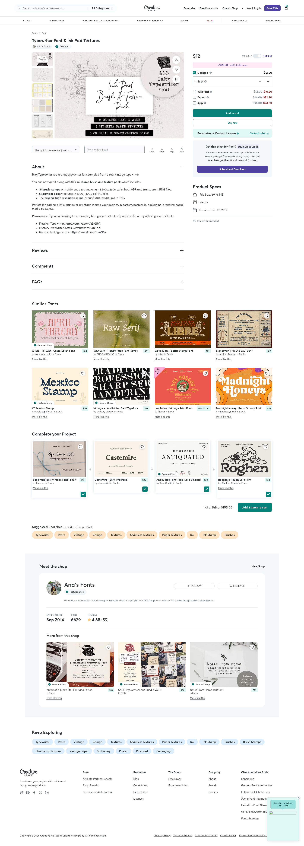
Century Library (105, 411)
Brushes (229, 742)
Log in (257, 8)
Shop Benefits (91, 785)
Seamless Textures (142, 742)
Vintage (79, 742)
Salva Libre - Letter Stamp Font (174, 350)
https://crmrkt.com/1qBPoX (82, 228)
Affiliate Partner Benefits (97, 779)
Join (248, 8)
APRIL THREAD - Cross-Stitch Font (53, 350)
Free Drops (175, 779)
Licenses (138, 798)
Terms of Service (182, 835)
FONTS (27, 20)
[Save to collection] (176, 79)
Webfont (203, 91)
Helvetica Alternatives (257, 805)
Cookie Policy (228, 835)
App (200, 103)
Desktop (202, 72)
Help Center (140, 792)
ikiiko (160, 354)
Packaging (163, 751)
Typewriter (42, 742)
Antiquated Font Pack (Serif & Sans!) (178, 479)
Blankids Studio (229, 483)
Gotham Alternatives (256, 785)
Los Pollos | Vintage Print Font (173, 408)
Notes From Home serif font (206, 690)
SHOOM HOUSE (105, 354)
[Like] (176, 69)
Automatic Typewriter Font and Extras (69, 690)
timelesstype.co (227, 411)
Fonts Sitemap (250, 818)
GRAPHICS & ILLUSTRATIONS (101, 20)
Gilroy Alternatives (255, 811)
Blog (136, 779)
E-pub (201, 97)
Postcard (142, 751)
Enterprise (189, 8)
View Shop (258, 566)
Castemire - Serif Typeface (111, 479)
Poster (123, 751)
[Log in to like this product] (82, 316)
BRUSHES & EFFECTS (150, 20)
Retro (61, 742)
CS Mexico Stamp (43, 408)
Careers (213, 792)
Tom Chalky (166, 483)
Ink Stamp (209, 742)
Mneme (40, 483)
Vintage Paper (78, 751)
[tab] (42, 59)
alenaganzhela (43, 354)
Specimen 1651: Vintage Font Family (55, 479)
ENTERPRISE (273, 20)
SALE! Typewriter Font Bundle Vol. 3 (139, 690)
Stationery (104, 751)
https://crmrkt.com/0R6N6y (88, 232)
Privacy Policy (162, 835)
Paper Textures (172, 742)
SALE (210, 20)
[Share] (176, 60)
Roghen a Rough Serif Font (234, 479)
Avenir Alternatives (255, 798)
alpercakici (104, 483)
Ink (192, 742)
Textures (116, 742)
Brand (212, 785)
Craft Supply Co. (44, 411)
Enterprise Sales (178, 785)
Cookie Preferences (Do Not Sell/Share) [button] (261, 835)
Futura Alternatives (255, 792)
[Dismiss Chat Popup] (298, 797)
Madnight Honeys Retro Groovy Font (238, 408)
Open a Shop (230, 8)
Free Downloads (209, 8)
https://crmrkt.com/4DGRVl (82, 223)
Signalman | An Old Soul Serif (234, 350)
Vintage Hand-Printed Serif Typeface (115, 408)
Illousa (161, 411)
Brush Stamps (252, 742)
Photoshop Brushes (48, 751)
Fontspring (247, 779)
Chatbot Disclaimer (206, 835)
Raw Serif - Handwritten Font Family (115, 350)
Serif (44, 33)
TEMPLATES (57, 20)
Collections (140, 785)
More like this (39, 359)
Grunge (97, 742)
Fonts (34, 33)
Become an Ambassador (98, 792)
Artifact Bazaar (227, 354)
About (212, 779)
